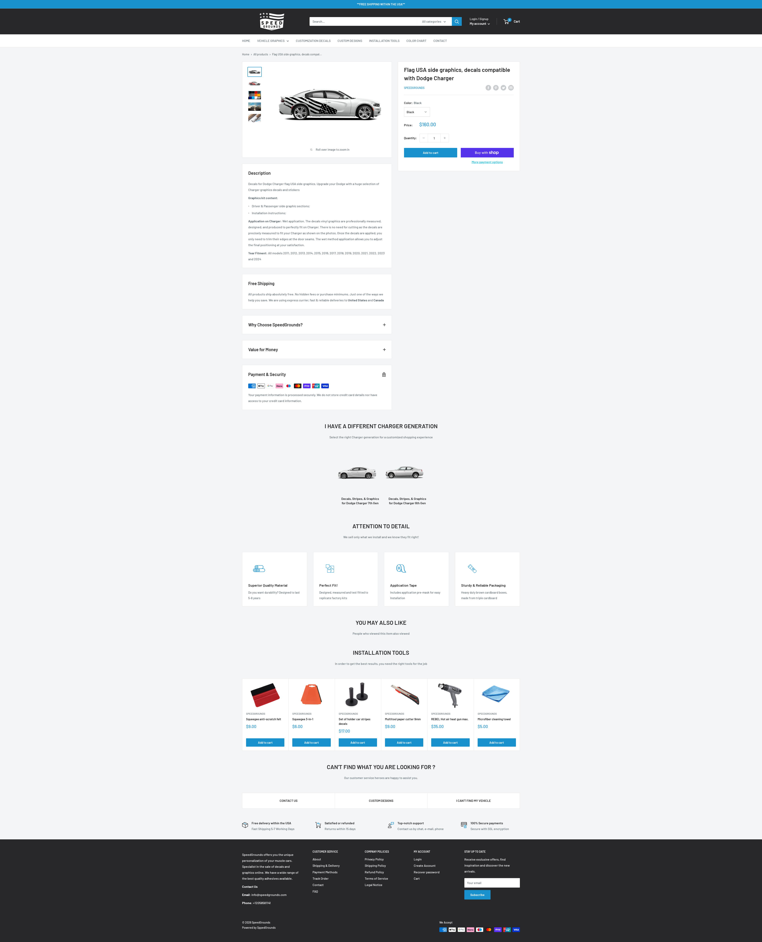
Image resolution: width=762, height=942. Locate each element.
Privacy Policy (374, 859)
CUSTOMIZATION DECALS (313, 40)
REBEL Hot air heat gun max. (450, 719)
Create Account (425, 865)
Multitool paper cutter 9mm (403, 719)
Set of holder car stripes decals (354, 721)
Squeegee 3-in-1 (302, 719)
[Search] (457, 21)
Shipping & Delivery (326, 865)
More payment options (487, 162)
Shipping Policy (375, 865)
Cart (417, 878)
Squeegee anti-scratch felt (263, 719)
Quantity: (410, 138)
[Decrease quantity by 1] (423, 138)
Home (245, 54)
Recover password (427, 872)
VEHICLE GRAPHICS (271, 40)
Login (418, 859)
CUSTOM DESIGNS (350, 40)
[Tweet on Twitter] (503, 87)
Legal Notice (373, 885)
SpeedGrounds (414, 88)
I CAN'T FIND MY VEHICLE (473, 800)
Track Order (321, 878)
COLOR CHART (416, 40)
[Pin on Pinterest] (496, 87)
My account (478, 23)
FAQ (315, 891)
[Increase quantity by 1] (445, 138)
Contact (318, 885)
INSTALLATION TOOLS (384, 40)
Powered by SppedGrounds (259, 927)
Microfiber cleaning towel (494, 719)
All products (260, 54)
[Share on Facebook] (488, 87)
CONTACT (440, 40)
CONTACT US (288, 800)
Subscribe (477, 895)
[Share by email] (511, 87)
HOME (246, 40)
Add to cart (430, 152)
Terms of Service (376, 878)
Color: (412, 103)
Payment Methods (325, 872)
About (317, 859)
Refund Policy (374, 872)
